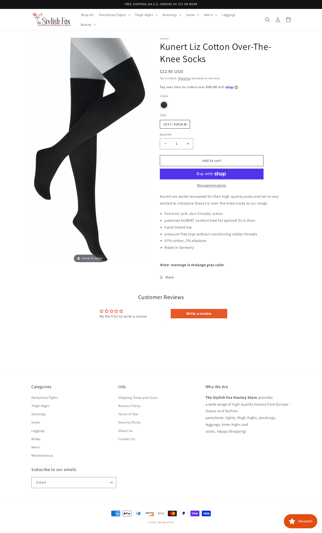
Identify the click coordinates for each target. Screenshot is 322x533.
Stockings (38, 414)
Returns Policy (129, 406)
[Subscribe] (111, 482)
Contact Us (126, 439)
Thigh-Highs (40, 406)
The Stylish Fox (165, 522)
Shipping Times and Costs (137, 397)
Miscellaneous (42, 455)
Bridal (36, 439)
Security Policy (129, 422)
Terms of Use (128, 414)
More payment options (211, 185)
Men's (35, 447)
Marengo (164, 105)
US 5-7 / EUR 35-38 (175, 123)
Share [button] (169, 277)
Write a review (198, 313)
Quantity (166, 134)
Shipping (184, 78)
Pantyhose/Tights (44, 397)
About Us (125, 431)
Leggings (38, 431)
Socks (35, 422)
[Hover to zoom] (89, 150)
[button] (114, 15)
